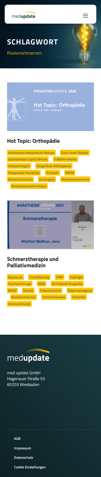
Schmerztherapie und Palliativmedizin (32, 262)
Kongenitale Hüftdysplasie (54, 166)
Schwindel (78, 297)
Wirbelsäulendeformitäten (29, 186)
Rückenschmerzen (20, 179)
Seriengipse (47, 179)
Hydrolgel (76, 277)
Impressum (22, 448)
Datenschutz (23, 457)
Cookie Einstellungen (30, 467)
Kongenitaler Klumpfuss (23, 172)
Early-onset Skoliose (74, 152)
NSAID (12, 290)
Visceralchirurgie (19, 303)
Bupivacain (15, 277)
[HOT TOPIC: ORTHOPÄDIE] (50, 106)
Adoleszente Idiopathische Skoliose (31, 152)
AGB (17, 438)
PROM (70, 172)
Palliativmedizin (50, 290)
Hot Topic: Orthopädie (33, 140)
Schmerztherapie (54, 297)
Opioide (28, 290)
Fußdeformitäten (65, 159)
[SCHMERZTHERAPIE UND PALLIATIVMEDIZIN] (50, 224)
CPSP (59, 277)
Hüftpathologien (19, 166)
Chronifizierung (39, 277)
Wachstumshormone (75, 179)
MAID (41, 283)
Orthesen (52, 172)
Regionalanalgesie (80, 290)
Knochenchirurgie (19, 283)
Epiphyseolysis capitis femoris (27, 159)
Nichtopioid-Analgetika (67, 283)
